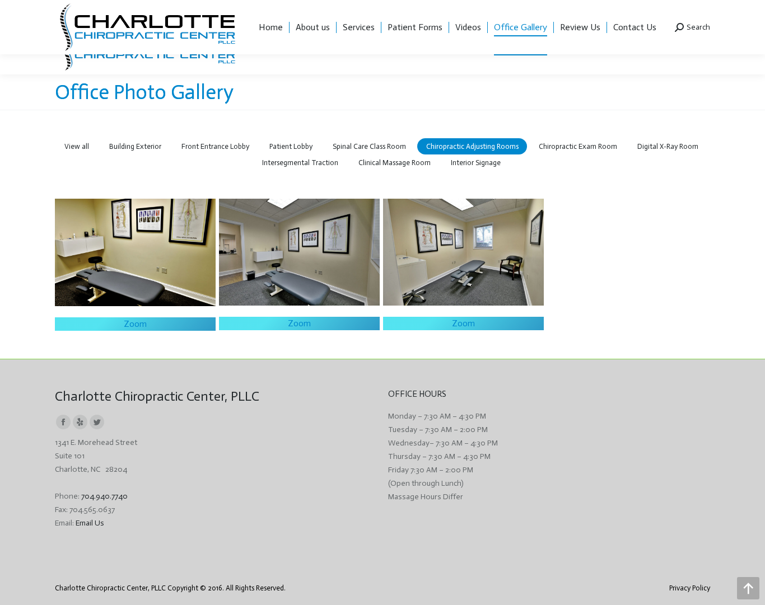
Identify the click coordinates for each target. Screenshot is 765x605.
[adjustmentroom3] (135, 252)
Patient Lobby (290, 146)
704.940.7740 (104, 496)
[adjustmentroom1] (463, 252)
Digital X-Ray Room (667, 146)
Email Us (90, 523)
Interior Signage (476, 162)
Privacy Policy (689, 588)
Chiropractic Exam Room (578, 146)
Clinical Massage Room (394, 162)
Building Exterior (135, 146)
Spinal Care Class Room (369, 146)
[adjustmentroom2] (299, 252)
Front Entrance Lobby (215, 146)
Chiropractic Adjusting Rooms (472, 146)
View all (76, 146)
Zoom (135, 324)
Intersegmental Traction (300, 162)
